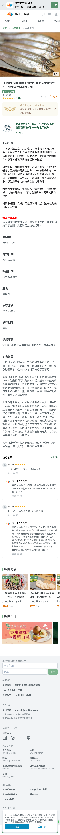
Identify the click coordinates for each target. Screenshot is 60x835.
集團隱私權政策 (10, 794)
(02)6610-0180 (21, 684)
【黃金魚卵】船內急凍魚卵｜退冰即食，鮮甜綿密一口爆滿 (42, 595)
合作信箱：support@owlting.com (20, 710)
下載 (54, 5)
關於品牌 (6, 732)
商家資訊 (16, 28)
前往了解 (42, 826)
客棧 (4, 773)
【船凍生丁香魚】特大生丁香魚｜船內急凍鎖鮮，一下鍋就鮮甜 (14, 595)
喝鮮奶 (8, 20)
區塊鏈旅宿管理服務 (12, 765)
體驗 (4, 757)
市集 (32, 749)
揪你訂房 (34, 757)
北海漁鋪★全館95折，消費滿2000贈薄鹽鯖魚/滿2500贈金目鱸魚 (14, 601)
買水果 (24, 20)
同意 (17, 826)
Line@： (12, 689)
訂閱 (53, 671)
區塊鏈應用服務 (37, 765)
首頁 (4, 28)
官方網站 (6, 749)
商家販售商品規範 (38, 789)
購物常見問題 (8, 789)
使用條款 (34, 794)
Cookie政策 (8, 799)
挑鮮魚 (41, 20)
